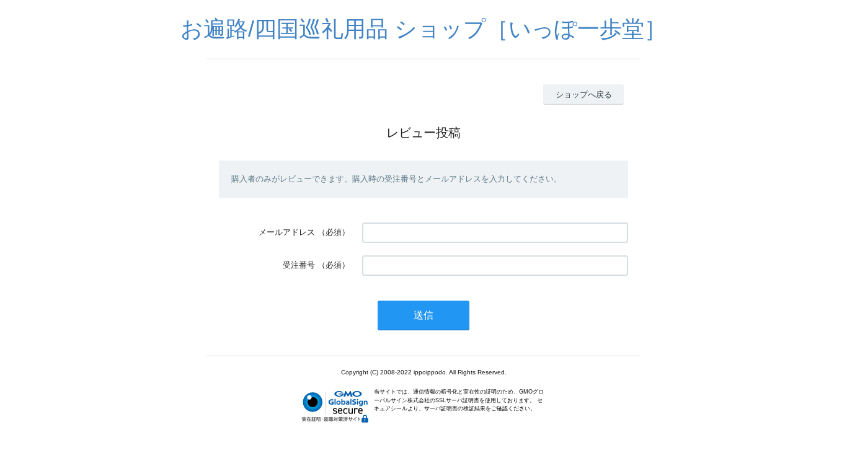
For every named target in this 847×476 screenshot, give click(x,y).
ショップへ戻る (584, 94)
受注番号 (299, 265)
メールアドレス (287, 232)
